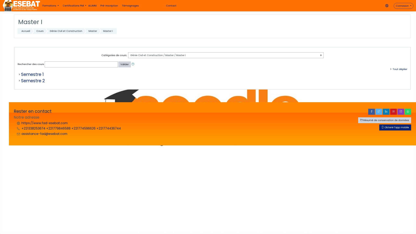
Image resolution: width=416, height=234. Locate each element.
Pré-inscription (109, 5)
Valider (124, 64)
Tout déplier (400, 69)
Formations (50, 5)
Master (93, 31)
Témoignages (130, 5)
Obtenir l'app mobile (396, 127)
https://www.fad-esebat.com (44, 123)
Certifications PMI (73, 5)
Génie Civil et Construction (66, 31)
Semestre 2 (33, 81)
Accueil (25, 31)
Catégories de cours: (114, 55)
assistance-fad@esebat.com (44, 134)
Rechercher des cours (31, 64)
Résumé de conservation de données (386, 120)
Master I (108, 31)
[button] (133, 64)
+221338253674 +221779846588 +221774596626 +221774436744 (71, 128)
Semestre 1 (32, 74)
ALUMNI (92, 5)
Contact (171, 5)
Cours (40, 31)
